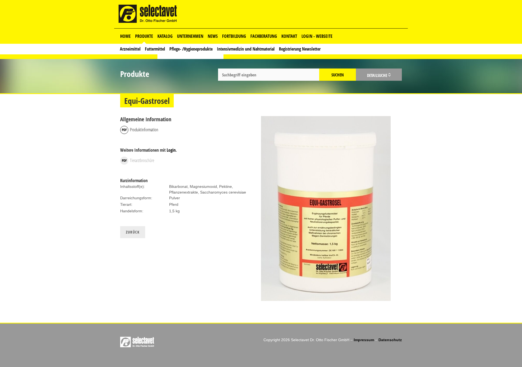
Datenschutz (390, 340)
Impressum (364, 340)
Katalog (165, 36)
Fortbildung (234, 36)
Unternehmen (190, 36)
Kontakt (289, 36)
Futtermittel (155, 49)
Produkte (144, 36)
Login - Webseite (317, 36)
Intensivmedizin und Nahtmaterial (246, 49)
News (213, 36)
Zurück (132, 232)
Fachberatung (263, 36)
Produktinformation (144, 130)
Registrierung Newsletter (300, 49)
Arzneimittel (130, 49)
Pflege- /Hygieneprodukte (191, 49)
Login (171, 150)
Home (125, 36)
